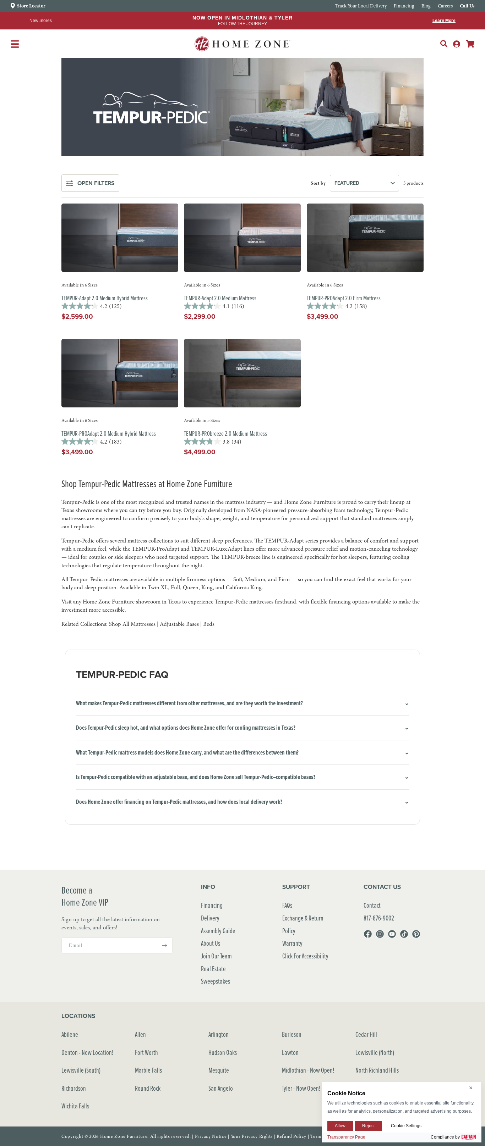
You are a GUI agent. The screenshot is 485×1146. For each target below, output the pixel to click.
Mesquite (218, 1070)
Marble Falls (148, 1070)
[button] (443, 43)
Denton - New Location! (87, 1052)
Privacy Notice (211, 1136)
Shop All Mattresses (132, 624)
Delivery (210, 918)
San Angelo (220, 1088)
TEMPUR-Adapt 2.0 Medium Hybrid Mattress (104, 298)
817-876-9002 (379, 918)
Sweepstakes (215, 981)
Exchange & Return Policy (302, 924)
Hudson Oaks (222, 1052)
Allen (140, 1034)
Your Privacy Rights (252, 1136)
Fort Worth (146, 1052)
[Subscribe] (164, 945)
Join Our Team (216, 956)
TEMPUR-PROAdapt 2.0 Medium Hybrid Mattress (108, 433)
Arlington (218, 1034)
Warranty (292, 943)
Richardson (73, 1088)
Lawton (290, 1052)
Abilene (69, 1034)
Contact (372, 905)
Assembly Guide (218, 930)
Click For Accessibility (305, 956)
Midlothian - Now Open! (308, 1070)
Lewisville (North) (374, 1052)
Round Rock (147, 1088)
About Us (210, 943)
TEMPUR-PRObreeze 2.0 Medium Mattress (225, 433)
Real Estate (213, 968)
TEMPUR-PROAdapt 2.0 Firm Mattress (344, 298)
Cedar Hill (366, 1034)
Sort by (318, 183)
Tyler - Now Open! (301, 1088)
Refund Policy (291, 1136)
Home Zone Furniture (123, 1136)
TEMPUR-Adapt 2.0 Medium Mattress (220, 298)
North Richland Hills (377, 1070)
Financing (212, 905)
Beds (208, 624)
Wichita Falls (75, 1106)
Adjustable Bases (179, 624)
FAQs (287, 905)
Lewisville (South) (80, 1070)
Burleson (291, 1034)
